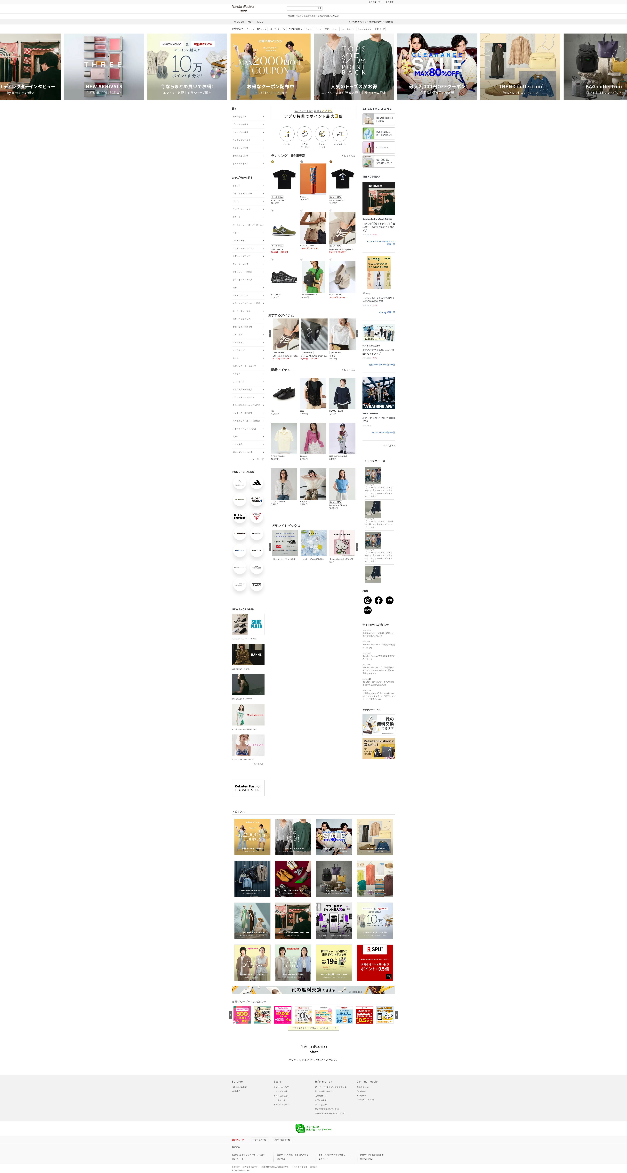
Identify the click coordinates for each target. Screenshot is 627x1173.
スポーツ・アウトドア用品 (244, 437)
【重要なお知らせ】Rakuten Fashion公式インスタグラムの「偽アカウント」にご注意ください (378, 704)
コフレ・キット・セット (243, 405)
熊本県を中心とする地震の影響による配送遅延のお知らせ (313, 24)
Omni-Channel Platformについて (330, 1121)
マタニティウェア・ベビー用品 (246, 311)
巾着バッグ (380, 37)
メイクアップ (238, 358)
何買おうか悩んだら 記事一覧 (382, 372)
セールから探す (239, 124)
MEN (250, 29)
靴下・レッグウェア (241, 264)
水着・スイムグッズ (241, 327)
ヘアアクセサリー (240, 303)
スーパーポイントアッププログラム (330, 1095)
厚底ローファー (331, 37)
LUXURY (236, 1099)
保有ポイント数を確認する (372, 1163)
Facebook (361, 1099)
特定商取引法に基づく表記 (327, 1117)
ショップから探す (240, 140)
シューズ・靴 (238, 248)
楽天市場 (390, 10)
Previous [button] (232, 75)
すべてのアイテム (240, 172)
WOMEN (239, 29)
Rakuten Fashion (257, 16)
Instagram (361, 1103)
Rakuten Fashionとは (324, 1099)
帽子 (235, 295)
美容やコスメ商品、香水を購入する (292, 1163)
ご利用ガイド (321, 1104)
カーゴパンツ (348, 37)
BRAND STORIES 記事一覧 (383, 440)
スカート (237, 225)
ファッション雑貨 (240, 272)
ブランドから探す (240, 132)
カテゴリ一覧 (258, 467)
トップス (237, 194)
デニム (318, 37)
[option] (105, 75)
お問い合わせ (321, 1108)
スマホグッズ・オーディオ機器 (246, 429)
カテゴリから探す (240, 156)
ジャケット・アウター (242, 201)
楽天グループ (374, 10)
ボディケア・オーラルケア (244, 374)
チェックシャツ (364, 37)
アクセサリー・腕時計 (242, 280)
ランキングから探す (241, 148)
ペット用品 (237, 452)
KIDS (260, 29)
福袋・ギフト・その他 (242, 460)
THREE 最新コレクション (300, 37)
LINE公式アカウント (366, 1107)
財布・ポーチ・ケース (242, 288)
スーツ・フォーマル (241, 319)
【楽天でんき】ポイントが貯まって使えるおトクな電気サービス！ (281, 1155)
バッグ (236, 241)
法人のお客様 (321, 1112)
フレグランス (238, 390)
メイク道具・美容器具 (242, 397)
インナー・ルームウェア (243, 256)
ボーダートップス (278, 37)
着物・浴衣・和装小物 (242, 335)
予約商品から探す (240, 164)
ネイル (236, 366)
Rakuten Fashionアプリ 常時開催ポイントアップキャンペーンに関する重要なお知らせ (378, 678)
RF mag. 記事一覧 (387, 320)
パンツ (236, 209)
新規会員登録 (363, 1095)
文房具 (236, 444)
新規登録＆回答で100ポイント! (351, 10)
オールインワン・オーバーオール (247, 233)
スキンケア (237, 343)
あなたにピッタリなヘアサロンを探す (248, 1163)
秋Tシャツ (261, 37)
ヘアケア (237, 382)
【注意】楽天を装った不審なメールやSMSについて (313, 1036)
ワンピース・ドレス (241, 217)
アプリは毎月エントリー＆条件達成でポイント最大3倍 (371, 30)
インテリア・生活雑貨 (242, 421)
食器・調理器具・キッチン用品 (246, 413)
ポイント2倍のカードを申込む (332, 1163)
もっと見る (259, 772)
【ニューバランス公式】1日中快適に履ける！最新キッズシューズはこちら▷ (379, 532)
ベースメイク (238, 350)
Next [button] (395, 75)
